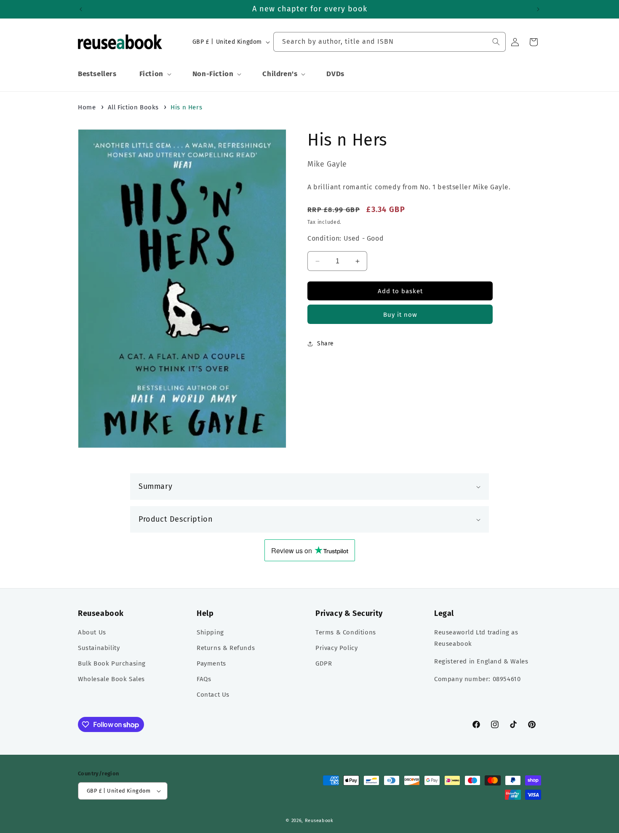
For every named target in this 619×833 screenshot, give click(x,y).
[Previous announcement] (81, 9)
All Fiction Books (133, 107)
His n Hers (186, 107)
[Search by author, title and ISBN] (496, 41)
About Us (92, 632)
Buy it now (400, 314)
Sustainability (99, 648)
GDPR (323, 663)
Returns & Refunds (226, 648)
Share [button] (325, 344)
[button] (154, 74)
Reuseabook (319, 820)
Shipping (210, 632)
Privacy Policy (336, 648)
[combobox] (389, 41)
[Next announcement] (538, 9)
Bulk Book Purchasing (112, 663)
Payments (211, 663)
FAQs (204, 679)
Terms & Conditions (345, 632)
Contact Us (213, 694)
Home (87, 107)
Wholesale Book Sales (111, 679)
